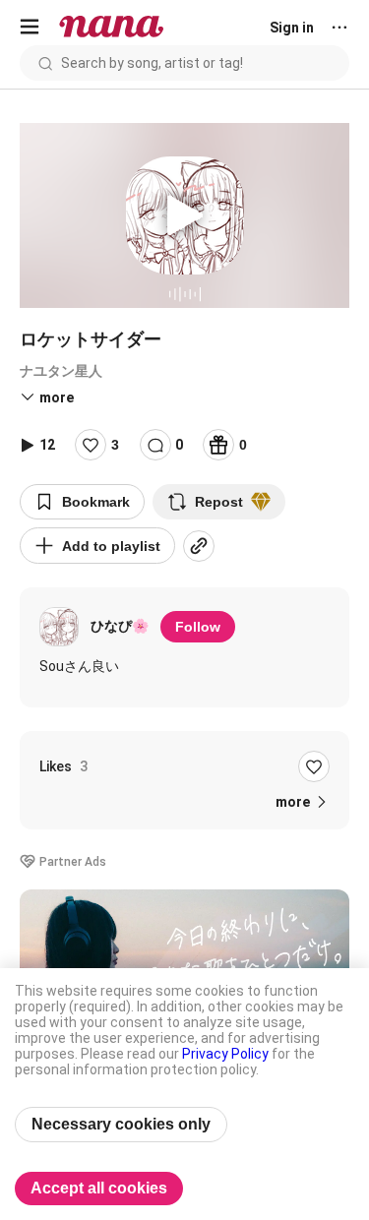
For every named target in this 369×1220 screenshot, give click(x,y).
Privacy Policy (225, 1054)
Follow (197, 627)
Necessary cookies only (121, 1124)
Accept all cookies (99, 1188)
